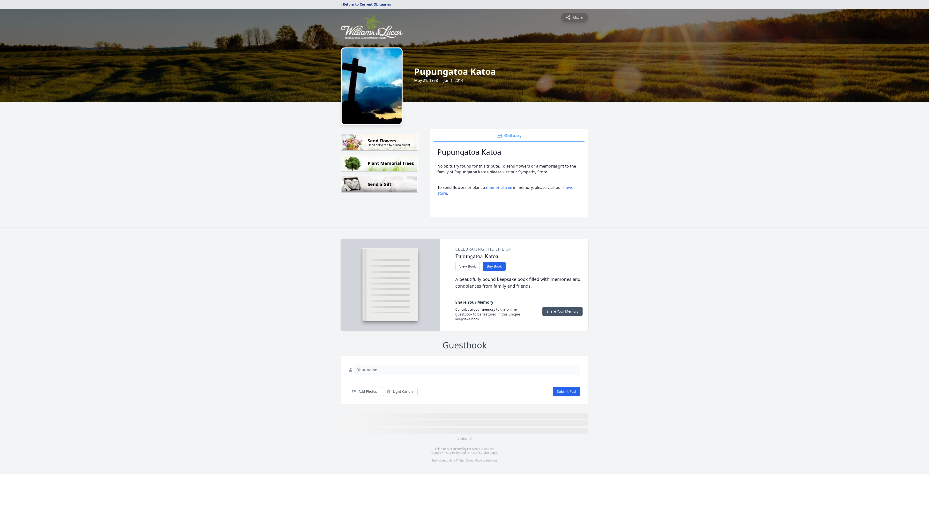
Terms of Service (477, 453)
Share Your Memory (562, 311)
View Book (467, 266)
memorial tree (499, 187)
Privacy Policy (451, 453)
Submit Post (566, 391)
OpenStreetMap (469, 460)
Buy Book (494, 266)
